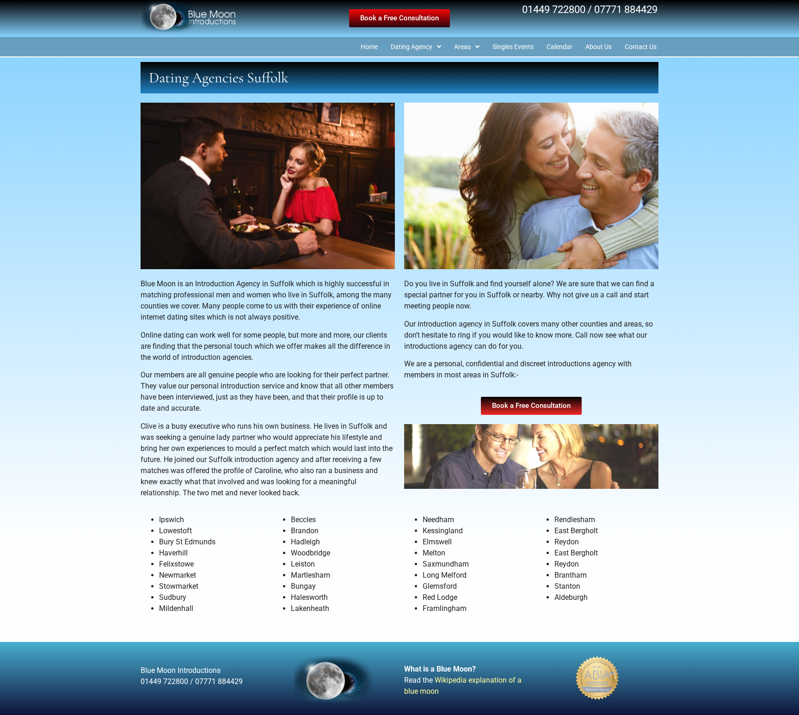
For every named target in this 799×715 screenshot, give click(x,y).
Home (369, 46)
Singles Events (513, 46)
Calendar (559, 46)
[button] (399, 18)
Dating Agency (411, 46)
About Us (598, 46)
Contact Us (641, 46)
